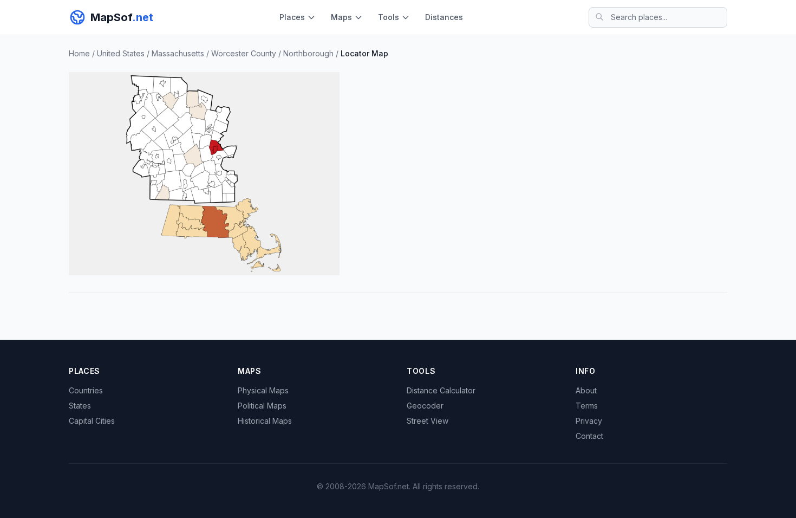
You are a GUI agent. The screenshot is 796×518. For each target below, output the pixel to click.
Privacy (589, 420)
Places (292, 17)
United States (121, 53)
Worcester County (243, 53)
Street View (427, 420)
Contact (589, 436)
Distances (444, 17)
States (80, 405)
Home (79, 53)
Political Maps (262, 405)
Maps (341, 17)
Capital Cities (92, 420)
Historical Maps (265, 420)
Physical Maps (263, 390)
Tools (388, 17)
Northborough (308, 53)
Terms (587, 405)
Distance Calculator (441, 390)
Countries (86, 390)
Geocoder (425, 405)
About (586, 390)
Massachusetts (178, 53)
